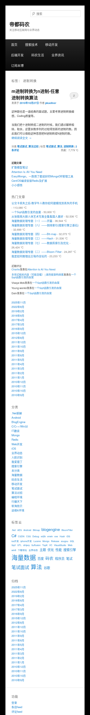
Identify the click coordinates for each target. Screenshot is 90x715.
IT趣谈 (15, 431)
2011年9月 (18, 351)
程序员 (59, 558)
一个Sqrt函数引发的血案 (26, 212)
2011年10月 (19, 346)
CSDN (21, 536)
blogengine (50, 529)
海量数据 (17, 475)
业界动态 (17, 453)
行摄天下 (17, 501)
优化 (51, 549)
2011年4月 (18, 364)
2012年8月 (18, 338)
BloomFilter (67, 530)
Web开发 (17, 444)
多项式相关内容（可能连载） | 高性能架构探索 (38, 274)
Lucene (37, 541)
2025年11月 (19, 302)
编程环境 (17, 497)
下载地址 (22, 550)
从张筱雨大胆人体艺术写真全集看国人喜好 (37, 216)
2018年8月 (18, 315)
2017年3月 (18, 324)
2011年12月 (19, 342)
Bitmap (36, 530)
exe (56, 536)
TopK (45, 545)
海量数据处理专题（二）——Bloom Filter (37, 252)
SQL (72, 541)
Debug (35, 536)
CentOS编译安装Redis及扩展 (29, 181)
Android (16, 418)
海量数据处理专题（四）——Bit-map (34, 234)
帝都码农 (19, 24)
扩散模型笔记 (20, 167)
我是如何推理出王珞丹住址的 (29, 256)
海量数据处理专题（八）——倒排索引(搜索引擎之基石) (45, 225)
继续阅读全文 (21, 138)
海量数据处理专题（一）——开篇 (32, 221)
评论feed (17, 712)
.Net (14, 530)
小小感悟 (17, 185)
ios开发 (15, 541)
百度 (40, 558)
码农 (49, 558)
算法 (59, 146)
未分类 (16, 470)
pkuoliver (50, 103)
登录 (14, 703)
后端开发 (17, 55)
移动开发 (51, 44)
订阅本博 (17, 65)
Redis (15, 439)
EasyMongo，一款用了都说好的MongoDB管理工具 (42, 176)
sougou (64, 541)
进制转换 (69, 146)
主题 (43, 549)
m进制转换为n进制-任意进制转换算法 (35, 94)
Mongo (16, 435)
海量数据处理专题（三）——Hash (32, 238)
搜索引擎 (17, 466)
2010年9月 (18, 395)
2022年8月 (18, 307)
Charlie (16, 269)
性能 (58, 549)
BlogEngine (18, 422)
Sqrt (14, 545)
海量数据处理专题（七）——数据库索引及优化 (40, 243)
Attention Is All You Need (27, 172)
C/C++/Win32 (20, 426)
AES (19, 530)
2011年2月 (18, 373)
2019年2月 (18, 311)
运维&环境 (18, 510)
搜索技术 (31, 44)
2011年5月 (18, 360)
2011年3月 (18, 368)
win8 (14, 550)
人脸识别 (17, 457)
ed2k (43, 536)
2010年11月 (19, 386)
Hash (62, 536)
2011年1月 (18, 377)
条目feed (17, 707)
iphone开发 (26, 541)
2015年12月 (19, 333)
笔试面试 (22, 146)
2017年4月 (18, 320)
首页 (14, 44)
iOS (14, 448)
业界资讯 (57, 55)
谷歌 (47, 567)
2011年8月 (18, 355)
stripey (26, 545)
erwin (50, 536)
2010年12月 (19, 382)
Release (55, 541)
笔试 (69, 558)
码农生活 (37, 55)
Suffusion (36, 545)
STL (19, 545)
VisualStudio (60, 545)
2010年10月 (19, 391)
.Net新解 (17, 413)
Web (70, 545)
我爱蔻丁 (17, 462)
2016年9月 (18, 329)
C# (14, 535)
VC (50, 545)
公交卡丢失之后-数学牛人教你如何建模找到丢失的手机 (45, 203)
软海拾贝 (17, 506)
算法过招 (33, 146)
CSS (28, 536)
